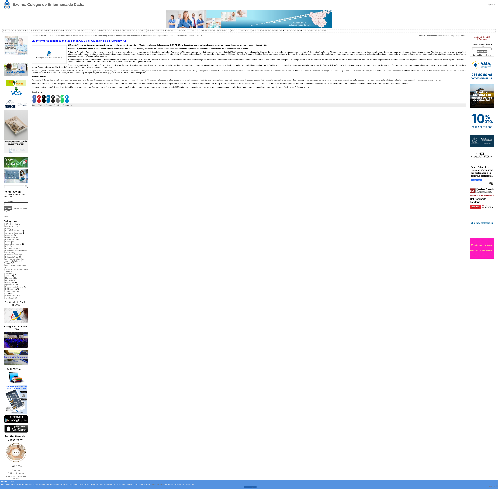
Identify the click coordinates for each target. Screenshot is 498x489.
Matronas (8, 278)
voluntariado (9, 298)
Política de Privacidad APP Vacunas (16, 477)
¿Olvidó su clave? (20, 208)
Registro (7, 211)
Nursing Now (10, 282)
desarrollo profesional (13, 244)
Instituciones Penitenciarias (15, 265)
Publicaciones (10, 289)
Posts (492, 4)
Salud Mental (10, 291)
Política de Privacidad (16, 473)
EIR (6, 246)
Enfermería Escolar (12, 255)
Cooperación (10, 237)
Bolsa (7, 229)
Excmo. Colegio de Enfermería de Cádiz (48, 4)
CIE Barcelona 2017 (12, 231)
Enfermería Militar (12, 257)
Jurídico (8, 276)
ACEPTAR (250, 487)
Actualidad (9, 226)
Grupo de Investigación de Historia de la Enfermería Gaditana (14, 261)
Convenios (9, 235)
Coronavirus (9, 240)
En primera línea (11, 248)
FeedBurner (487, 55)
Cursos (8, 242)
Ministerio (9, 280)
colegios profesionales (13, 233)
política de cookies (158, 484)
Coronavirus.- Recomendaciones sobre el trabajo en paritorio (440, 35)
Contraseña (8, 201)
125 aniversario (11, 224)
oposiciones (9, 285)
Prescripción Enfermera (14, 287)
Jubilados (8, 274)
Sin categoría (10, 296)
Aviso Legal (16, 470)
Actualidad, (58, 105)
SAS (7, 293)
